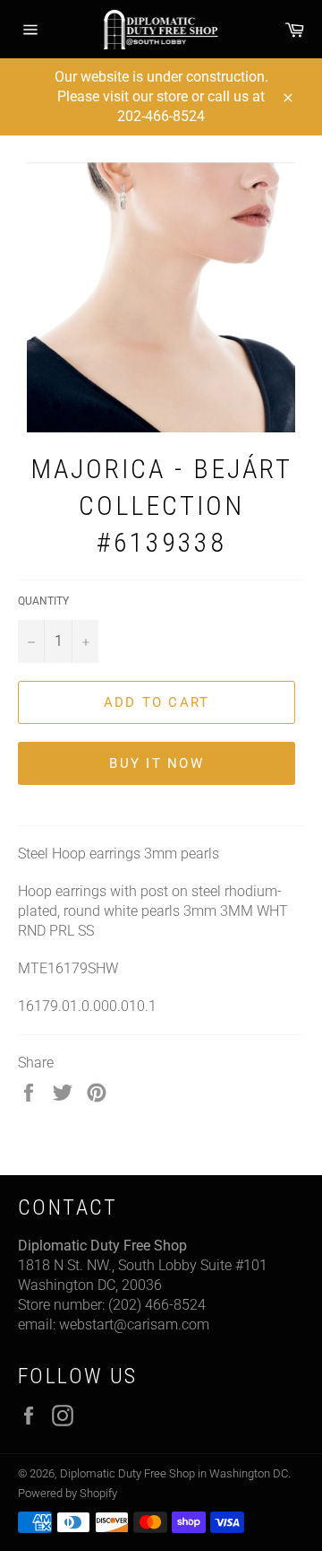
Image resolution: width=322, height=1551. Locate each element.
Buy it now (156, 763)
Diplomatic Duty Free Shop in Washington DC (174, 1473)
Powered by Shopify (67, 1493)
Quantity (43, 601)
